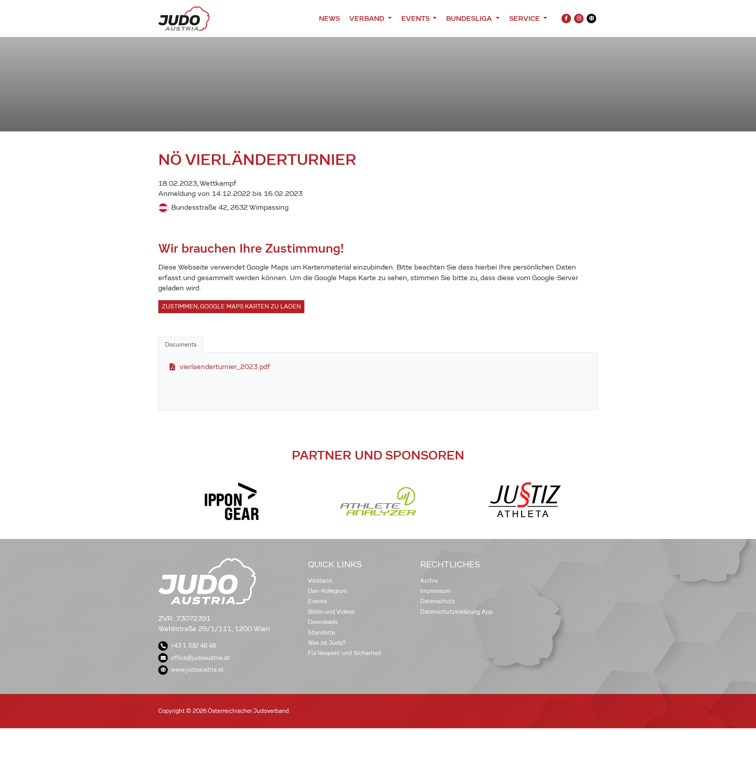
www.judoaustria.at (197, 669)
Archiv (429, 580)
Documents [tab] (180, 344)
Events (317, 601)
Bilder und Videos (331, 611)
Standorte (321, 632)
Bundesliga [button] (470, 18)
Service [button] (525, 18)
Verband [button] (367, 18)
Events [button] (416, 18)
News (329, 18)
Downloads (322, 622)
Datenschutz (437, 601)
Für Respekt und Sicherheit (345, 653)
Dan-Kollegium (328, 590)
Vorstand (320, 580)
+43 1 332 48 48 (193, 645)
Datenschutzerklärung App (456, 611)
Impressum (435, 590)
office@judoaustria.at (200, 657)
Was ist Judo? (327, 642)
